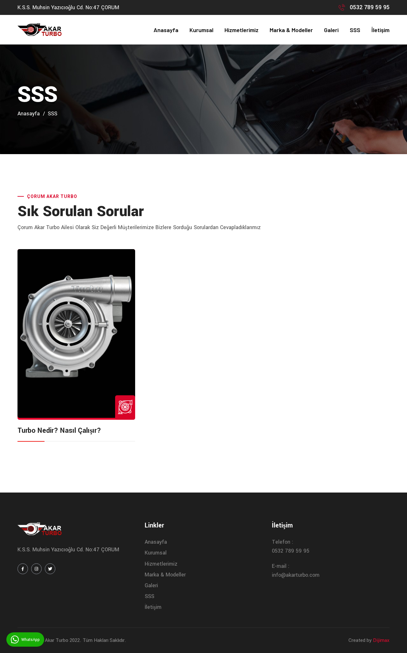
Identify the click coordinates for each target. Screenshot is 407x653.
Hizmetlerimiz (241, 29)
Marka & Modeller (291, 29)
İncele (76, 334)
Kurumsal (201, 29)
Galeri (331, 29)
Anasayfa (166, 29)
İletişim (380, 29)
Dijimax (381, 640)
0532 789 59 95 (370, 7)
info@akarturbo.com (296, 575)
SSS (355, 29)
